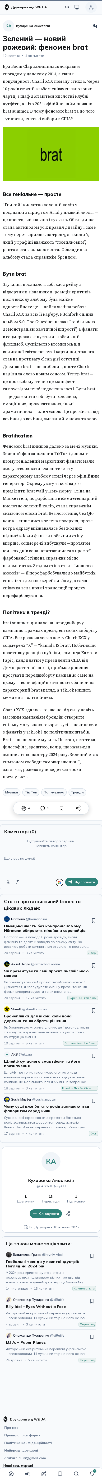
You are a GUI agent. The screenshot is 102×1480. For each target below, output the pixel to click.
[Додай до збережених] (61, 808)
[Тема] (77, 7)
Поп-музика (54, 792)
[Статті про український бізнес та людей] (27, 1474)
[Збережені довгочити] (60, 1474)
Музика (11, 792)
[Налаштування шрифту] (95, 26)
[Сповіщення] (92, 1474)
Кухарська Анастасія (51, 1180)
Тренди (77, 792)
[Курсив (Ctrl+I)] (17, 882)
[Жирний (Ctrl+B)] (8, 882)
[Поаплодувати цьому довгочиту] (23, 808)
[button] (92, 1474)
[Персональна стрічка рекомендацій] (11, 1474)
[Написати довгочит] (44, 1474)
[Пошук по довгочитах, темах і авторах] (76, 1474)
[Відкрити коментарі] (43, 808)
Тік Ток (31, 792)
